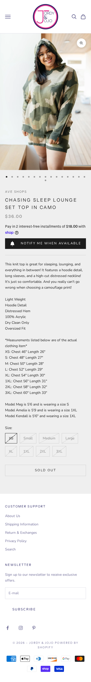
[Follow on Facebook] (7, 627)
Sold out (45, 470)
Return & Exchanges (21, 532)
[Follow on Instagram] (20, 627)
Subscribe (24, 609)
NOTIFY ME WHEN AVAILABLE (51, 243)
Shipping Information (21, 524)
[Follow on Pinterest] (33, 627)
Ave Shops (16, 192)
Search (10, 549)
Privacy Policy (16, 541)
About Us (12, 516)
